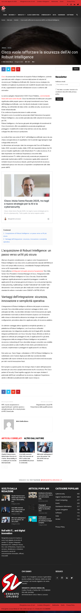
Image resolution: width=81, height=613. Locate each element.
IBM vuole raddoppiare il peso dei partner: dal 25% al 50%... (18, 519)
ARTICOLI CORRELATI (11, 438)
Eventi (61, 1)
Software (70, 15)
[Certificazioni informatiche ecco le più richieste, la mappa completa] (32, 519)
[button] (77, 15)
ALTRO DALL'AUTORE (34, 438)
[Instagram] (71, 4)
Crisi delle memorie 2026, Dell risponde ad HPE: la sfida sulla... (18, 509)
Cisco (3, 76)
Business (12, 15)
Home (3, 20)
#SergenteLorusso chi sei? (27, 1)
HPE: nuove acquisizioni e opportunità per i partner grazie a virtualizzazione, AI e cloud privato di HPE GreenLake (13, 408)
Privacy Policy (71, 1)
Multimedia (54, 1)
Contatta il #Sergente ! (43, 1)
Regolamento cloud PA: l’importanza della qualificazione (41, 406)
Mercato (21, 15)
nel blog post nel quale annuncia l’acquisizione (27, 271)
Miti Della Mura (8, 62)
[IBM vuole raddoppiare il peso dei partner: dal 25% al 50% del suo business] (45, 447)
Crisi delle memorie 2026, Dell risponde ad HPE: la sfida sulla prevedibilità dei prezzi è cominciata (26, 458)
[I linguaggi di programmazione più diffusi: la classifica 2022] (32, 507)
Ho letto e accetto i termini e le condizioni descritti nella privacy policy (66, 92)
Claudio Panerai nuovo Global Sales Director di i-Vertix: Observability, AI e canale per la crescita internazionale (9, 458)
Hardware (61, 15)
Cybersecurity (46, 15)
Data (54, 15)
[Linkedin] (74, 4)
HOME (5, 15)
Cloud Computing (33, 15)
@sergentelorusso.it (51, 480)
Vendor (16, 20)
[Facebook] (67, 4)
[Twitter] (78, 4)
